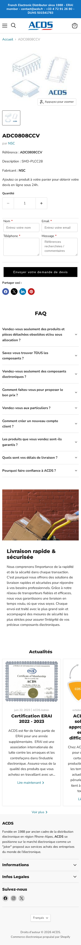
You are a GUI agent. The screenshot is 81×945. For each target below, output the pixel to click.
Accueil (7, 39)
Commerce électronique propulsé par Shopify (40, 937)
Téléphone (11, 236)
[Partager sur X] (14, 291)
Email (47, 221)
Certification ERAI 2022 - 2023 (31, 718)
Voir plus (38, 812)
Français (38, 918)
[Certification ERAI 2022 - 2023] (31, 681)
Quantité (8, 193)
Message (49, 236)
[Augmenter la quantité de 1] (41, 203)
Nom (8, 221)
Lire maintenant (29, 782)
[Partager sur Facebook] (5, 291)
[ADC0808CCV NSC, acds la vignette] (11, 118)
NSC (11, 143)
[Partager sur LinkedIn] (22, 291)
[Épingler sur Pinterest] (31, 291)
